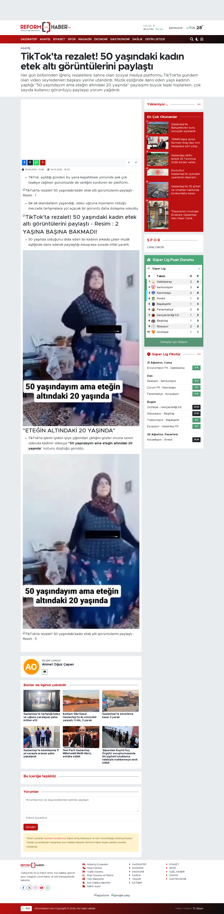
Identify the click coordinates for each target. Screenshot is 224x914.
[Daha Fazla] (42, 162)
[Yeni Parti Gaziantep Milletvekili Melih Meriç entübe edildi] (81, 737)
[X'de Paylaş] (30, 162)
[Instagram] (35, 887)
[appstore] (102, 895)
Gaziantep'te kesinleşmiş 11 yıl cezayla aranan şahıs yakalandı (41, 753)
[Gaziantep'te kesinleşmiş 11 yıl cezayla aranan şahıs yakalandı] (41, 737)
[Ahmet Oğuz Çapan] (31, 666)
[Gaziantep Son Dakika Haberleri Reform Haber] (46, 27)
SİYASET (59, 39)
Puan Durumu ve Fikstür (100, 875)
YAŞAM (136, 879)
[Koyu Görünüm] (196, 39)
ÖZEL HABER (177, 872)
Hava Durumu (94, 868)
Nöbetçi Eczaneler (97, 864)
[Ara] (192, 39)
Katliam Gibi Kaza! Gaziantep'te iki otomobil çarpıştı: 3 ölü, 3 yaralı (79, 717)
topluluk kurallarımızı (55, 838)
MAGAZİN (85, 39)
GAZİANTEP (29, 39)
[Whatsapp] (47, 887)
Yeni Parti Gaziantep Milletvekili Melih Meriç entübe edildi (77, 753)
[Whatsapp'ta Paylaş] (36, 162)
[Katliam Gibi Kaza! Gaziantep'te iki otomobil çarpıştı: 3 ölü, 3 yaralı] (81, 700)
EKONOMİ (100, 39)
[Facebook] (23, 887)
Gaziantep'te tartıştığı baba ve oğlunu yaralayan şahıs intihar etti (41, 717)
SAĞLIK (137, 39)
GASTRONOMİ (120, 39)
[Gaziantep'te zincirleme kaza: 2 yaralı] (120, 700)
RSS (27, 908)
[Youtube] (41, 887)
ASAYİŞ (45, 39)
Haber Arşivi (94, 886)
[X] (29, 887)
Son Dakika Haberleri (99, 883)
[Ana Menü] (201, 39)
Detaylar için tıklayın (173, 342)
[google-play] (121, 895)
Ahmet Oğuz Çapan (58, 664)
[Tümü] (199, 104)
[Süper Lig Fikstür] (199, 354)
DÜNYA (173, 875)
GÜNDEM (137, 868)
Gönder (31, 827)
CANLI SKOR (155, 247)
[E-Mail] (44, 672)
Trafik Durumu (95, 872)
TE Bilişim (198, 908)
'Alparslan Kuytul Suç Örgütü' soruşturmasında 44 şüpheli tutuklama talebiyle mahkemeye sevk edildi (120, 756)
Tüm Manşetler (95, 879)
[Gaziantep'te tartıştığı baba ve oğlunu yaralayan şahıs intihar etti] (41, 700)
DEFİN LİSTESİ (155, 39)
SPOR (72, 39)
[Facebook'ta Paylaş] (24, 162)
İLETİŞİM (137, 883)
